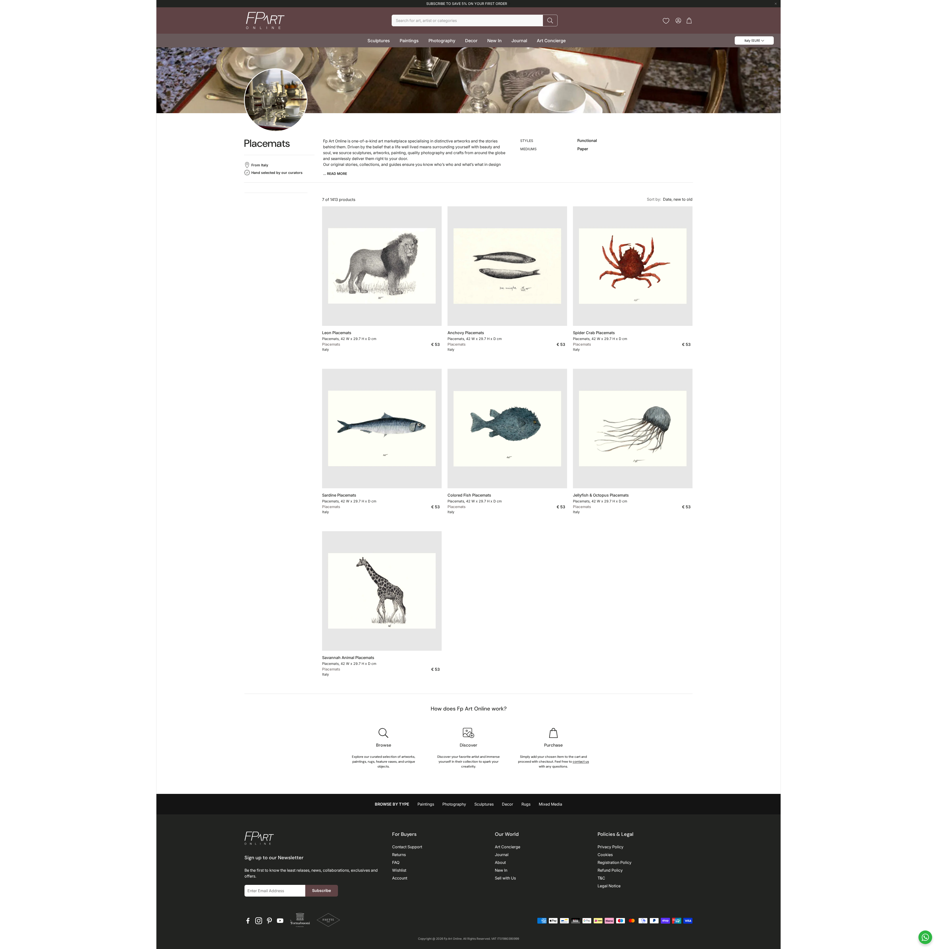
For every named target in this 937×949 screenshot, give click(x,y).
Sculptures (484, 804)
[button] (474, 20)
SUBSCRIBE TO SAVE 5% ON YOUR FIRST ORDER (466, 3)
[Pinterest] (269, 920)
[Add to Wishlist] (435, 318)
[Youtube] (280, 920)
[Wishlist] (666, 21)
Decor (507, 804)
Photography (454, 804)
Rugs (525, 804)
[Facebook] (247, 920)
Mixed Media (550, 804)
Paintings (426, 804)
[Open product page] (382, 266)
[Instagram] (258, 920)
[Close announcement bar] (775, 3)
